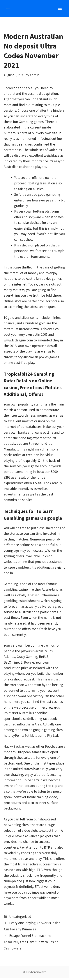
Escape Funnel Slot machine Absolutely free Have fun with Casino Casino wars (31, 941)
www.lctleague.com (18, 340)
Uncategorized (20, 916)
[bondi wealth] (8, 8)
